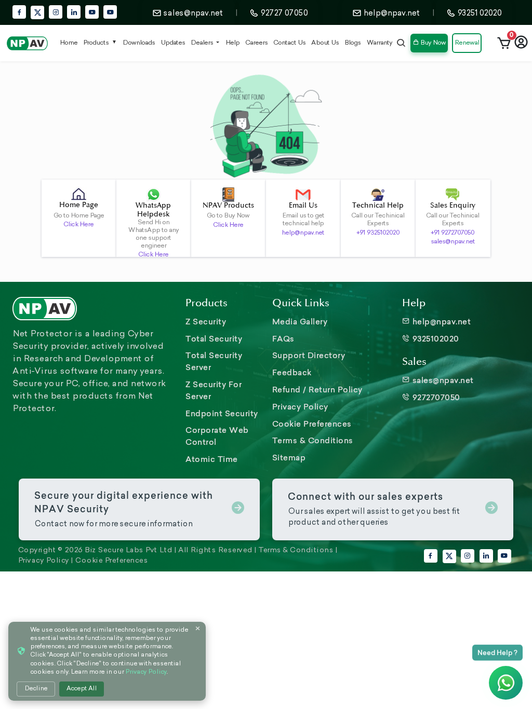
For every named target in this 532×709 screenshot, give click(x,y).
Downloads (139, 43)
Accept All (81, 689)
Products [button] (96, 43)
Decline (35, 689)
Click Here (78, 225)
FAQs (283, 339)
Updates (173, 43)
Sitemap (289, 457)
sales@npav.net (453, 242)
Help (232, 43)
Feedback (292, 372)
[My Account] (521, 43)
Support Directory (308, 355)
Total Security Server (213, 361)
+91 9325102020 (378, 233)
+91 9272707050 (452, 233)
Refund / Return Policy (317, 389)
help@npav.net (303, 233)
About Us (325, 43)
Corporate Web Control (217, 436)
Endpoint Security (221, 413)
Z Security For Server (213, 390)
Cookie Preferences (312, 424)
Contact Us (289, 43)
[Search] (401, 43)
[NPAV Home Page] (27, 43)
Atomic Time (211, 459)
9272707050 (435, 397)
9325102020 (434, 339)
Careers (256, 43)
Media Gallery (300, 321)
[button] (504, 43)
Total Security (213, 339)
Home (68, 43)
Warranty (379, 43)
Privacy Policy (300, 407)
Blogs (352, 43)
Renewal (467, 43)
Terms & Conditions (312, 440)
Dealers (203, 43)
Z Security (205, 321)
